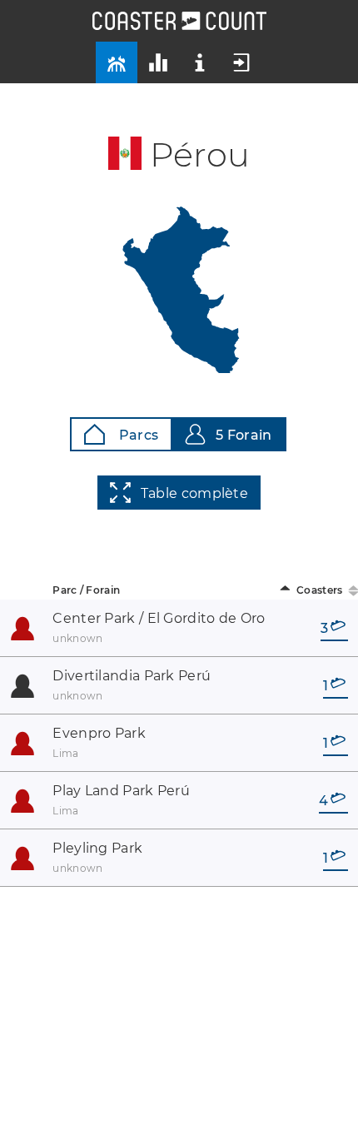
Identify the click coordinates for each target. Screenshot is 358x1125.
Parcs (136, 435)
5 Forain (243, 435)
